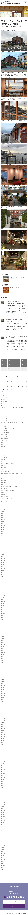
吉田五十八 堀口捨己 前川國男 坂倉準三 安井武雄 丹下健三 (14, 452)
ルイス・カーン (18, 349)
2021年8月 (3, 595)
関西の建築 (3, 494)
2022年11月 (3, 572)
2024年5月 (3, 543)
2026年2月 (3, 515)
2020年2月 (3, 629)
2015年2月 (3, 742)
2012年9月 (3, 799)
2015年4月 (3, 738)
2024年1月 (3, 550)
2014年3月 (3, 763)
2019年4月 (3, 648)
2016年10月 (3, 703)
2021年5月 (3, 601)
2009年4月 (3, 877)
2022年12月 (3, 570)
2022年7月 (3, 578)
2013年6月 (3, 781)
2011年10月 (3, 820)
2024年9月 (3, 535)
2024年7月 (3, 539)
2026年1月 (3, 517)
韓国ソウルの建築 (4, 496)
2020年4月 (3, 625)
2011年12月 (3, 816)
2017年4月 (3, 691)
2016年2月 (3, 718)
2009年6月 (3, 873)
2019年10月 (3, 636)
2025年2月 (3, 531)
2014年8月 (3, 754)
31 (14, 389)
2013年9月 (3, 775)
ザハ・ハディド (4, 405)
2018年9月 (3, 662)
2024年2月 (3, 548)
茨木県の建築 (3, 482)
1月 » (25, 391)
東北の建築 (3, 465)
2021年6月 (3, 599)
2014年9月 (3, 752)
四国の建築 (3, 455)
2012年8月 (3, 800)
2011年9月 (3, 822)
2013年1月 (3, 791)
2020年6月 (3, 621)
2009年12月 (3, 861)
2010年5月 (3, 851)
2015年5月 (3, 736)
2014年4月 (3, 761)
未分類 (2, 461)
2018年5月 (3, 670)
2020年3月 (3, 627)
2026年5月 (3, 509)
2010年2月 (3, 857)
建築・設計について (20, 26)
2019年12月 (3, 632)
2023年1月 (3, 568)
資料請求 (13, 906)
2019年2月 (3, 652)
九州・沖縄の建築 (4, 438)
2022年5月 (3, 582)
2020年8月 (3, 617)
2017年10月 (3, 679)
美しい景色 (3, 478)
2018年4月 (3, 671)
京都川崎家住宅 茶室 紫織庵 (14, 319)
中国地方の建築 (4, 434)
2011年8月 (3, 824)
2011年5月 (3, 830)
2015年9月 (3, 728)
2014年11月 (3, 748)
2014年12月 (3, 746)
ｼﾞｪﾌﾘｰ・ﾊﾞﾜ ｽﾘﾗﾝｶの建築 (6, 498)
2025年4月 (3, 529)
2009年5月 (3, 875)
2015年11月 (3, 724)
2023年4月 (3, 562)
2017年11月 (3, 677)
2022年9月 (3, 576)
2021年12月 (3, 589)
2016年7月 (3, 709)
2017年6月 (3, 687)
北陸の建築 (3, 446)
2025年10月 (3, 519)
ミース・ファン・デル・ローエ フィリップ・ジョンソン (12, 422)
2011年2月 (3, 836)
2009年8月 (3, 869)
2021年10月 (3, 593)
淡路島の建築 (3, 467)
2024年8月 (3, 537)
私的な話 (2, 476)
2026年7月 (3, 505)
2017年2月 (3, 695)
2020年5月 (3, 623)
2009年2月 (3, 881)
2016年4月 (3, 714)
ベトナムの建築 (4, 416)
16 (11, 384)
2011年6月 (3, 828)
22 (7, 386)
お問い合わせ (13, 901)
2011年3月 (3, 834)
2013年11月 (3, 771)
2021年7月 (3, 597)
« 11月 (2, 391)
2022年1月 (3, 588)
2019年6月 (3, 644)
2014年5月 (3, 759)
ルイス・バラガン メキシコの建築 (8, 428)
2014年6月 (3, 757)
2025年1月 (3, 533)
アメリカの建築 (12, 349)
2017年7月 (3, 685)
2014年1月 (3, 767)
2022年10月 (3, 574)
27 (26, 386)
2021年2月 (3, 605)
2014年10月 (3, 750)
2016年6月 (3, 711)
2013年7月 (3, 779)
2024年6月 (3, 541)
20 (26, 384)
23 (11, 386)
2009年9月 (3, 867)
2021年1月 (3, 607)
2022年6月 (3, 580)
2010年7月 (3, 849)
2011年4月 (3, 832)
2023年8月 (3, 558)
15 (7, 384)
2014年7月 (3, 756)
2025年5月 (3, 527)
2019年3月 (3, 650)
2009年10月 (3, 865)
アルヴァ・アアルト (5, 401)
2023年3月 (3, 564)
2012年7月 (3, 802)
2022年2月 (3, 586)
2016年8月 (3, 707)
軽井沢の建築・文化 (5, 488)
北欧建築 (2, 442)
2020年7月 (3, 619)
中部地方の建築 (4, 436)
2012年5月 (3, 806)
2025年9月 (3, 521)
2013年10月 (3, 773)
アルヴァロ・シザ (4, 399)
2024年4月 (3, 545)
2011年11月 (3, 818)
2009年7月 (3, 871)
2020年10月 (3, 613)
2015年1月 (3, 744)
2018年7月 (3, 666)
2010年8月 (3, 847)
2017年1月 (3, 697)
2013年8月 (3, 777)
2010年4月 (3, 853)
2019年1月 (3, 654)
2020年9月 (3, 615)
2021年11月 (3, 591)
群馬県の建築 (3, 480)
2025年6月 (3, 525)
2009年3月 (3, 879)
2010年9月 (3, 845)
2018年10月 (3, 660)
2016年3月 (3, 716)
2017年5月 (3, 689)
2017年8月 (3, 683)
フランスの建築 (4, 414)
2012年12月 (3, 793)
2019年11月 (3, 634)
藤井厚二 (2, 484)
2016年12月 (3, 699)
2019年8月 (3, 640)
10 (14, 381)
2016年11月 (3, 701)
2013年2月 (3, 789)
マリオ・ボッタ (4, 420)
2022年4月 (3, 584)
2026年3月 (3, 513)
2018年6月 (3, 668)
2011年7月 (3, 826)
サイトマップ (16, 912)
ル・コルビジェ (4, 430)
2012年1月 (3, 814)
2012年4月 (3, 808)
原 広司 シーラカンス (5, 448)
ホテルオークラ (4, 418)
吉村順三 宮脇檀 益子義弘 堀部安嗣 (8, 450)
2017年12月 (3, 675)
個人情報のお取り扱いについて (7, 912)
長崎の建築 (3, 492)
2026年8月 (3, 504)
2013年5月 (3, 783)
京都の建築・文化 (4, 440)
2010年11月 (3, 841)
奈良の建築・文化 (4, 457)
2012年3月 (3, 810)
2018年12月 (3, 656)
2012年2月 (3, 812)
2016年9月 (3, 705)
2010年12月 (3, 839)
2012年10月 (3, 797)
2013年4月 (3, 785)
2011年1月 (3, 838)
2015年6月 (3, 734)
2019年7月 (3, 642)
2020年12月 (3, 609)
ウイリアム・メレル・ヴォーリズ (7, 403)
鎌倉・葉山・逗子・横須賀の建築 (7, 490)
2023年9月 (3, 556)
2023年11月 (3, 552)
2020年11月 (3, 611)
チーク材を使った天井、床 (13, 301)
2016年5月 (3, 713)
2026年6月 (3, 507)
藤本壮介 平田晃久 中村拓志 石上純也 (9, 486)
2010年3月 (3, 855)
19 (22, 384)
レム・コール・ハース (5, 432)
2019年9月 (3, 638)
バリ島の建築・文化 (5, 410)
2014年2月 (3, 765)
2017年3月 (3, 693)
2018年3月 (3, 673)
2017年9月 (3, 681)
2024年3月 (3, 546)
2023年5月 (3, 560)
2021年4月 (3, 603)
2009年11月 (3, 863)
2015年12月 (3, 722)
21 (3, 386)
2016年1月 (3, 720)
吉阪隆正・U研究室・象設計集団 (7, 453)
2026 (14, 358)
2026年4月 (3, 511)
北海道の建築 (3, 444)
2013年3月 (3, 787)
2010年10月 (3, 843)
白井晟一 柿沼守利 (5, 471)
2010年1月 (3, 859)
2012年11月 (3, 795)
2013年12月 (3, 769)
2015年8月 (3, 730)
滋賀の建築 (3, 469)
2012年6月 (3, 804)
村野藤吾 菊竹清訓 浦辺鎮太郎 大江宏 (9, 463)
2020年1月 (3, 631)
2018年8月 (3, 664)
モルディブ (3, 424)
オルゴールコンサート (14, 287)
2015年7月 (3, 732)
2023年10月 (3, 554)
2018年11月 (3, 658)
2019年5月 (3, 646)
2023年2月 (3, 566)
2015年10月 (3, 726)
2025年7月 (3, 523)
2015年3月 (3, 740)
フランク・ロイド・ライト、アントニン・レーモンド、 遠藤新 (13, 413)
